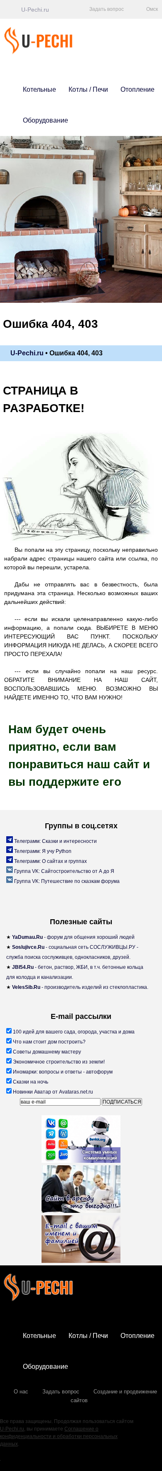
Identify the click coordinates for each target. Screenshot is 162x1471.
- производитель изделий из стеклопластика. (80, 987)
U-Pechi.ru (12, 1429)
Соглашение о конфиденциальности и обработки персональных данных (59, 1436)
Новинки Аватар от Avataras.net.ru (52, 1092)
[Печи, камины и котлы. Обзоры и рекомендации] (51, 52)
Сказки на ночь (30, 1082)
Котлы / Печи (88, 89)
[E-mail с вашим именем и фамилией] (81, 1240)
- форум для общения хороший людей (73, 937)
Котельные (39, 89)
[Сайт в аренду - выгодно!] (81, 1190)
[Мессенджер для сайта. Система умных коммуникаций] (81, 1140)
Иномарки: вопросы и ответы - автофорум (62, 1072)
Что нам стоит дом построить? (49, 1042)
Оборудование (45, 120)
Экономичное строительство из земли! (58, 1062)
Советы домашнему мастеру (46, 1052)
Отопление (137, 89)
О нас (21, 1391)
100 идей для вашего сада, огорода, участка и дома (73, 1032)
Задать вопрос (60, 1391)
